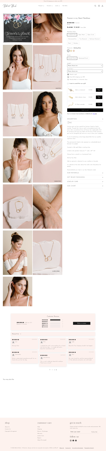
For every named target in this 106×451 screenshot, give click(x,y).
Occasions (49, 5)
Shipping (39, 429)
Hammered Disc (72, 39)
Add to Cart (99, 90)
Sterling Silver (68, 51)
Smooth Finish (72, 58)
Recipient (41, 5)
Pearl (69, 43)
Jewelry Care (40, 435)
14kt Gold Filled (71, 51)
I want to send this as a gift (77, 83)
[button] (71, 22)
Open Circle (91, 34)
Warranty (39, 433)
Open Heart (82, 34)
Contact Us (8, 429)
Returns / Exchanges (42, 431)
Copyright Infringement (11, 431)
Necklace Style (71, 31)
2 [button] (52, 369)
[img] (15, 339)
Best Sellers (65, 5)
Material (74, 48)
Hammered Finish (83, 58)
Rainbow (76, 43)
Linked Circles (72, 34)
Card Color (70, 68)
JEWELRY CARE (72, 181)
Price (68, 24)
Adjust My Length (42, 440)
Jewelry (57, 5)
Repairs (39, 437)
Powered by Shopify (89, 447)
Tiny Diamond (83, 39)
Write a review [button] (81, 323)
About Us (7, 426)
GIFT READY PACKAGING (76, 177)
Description (72, 119)
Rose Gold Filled (74, 51)
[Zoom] (17, 28)
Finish (68, 55)
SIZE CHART (71, 186)
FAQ (38, 426)
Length (69, 63)
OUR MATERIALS (73, 173)
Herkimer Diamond (95, 39)
